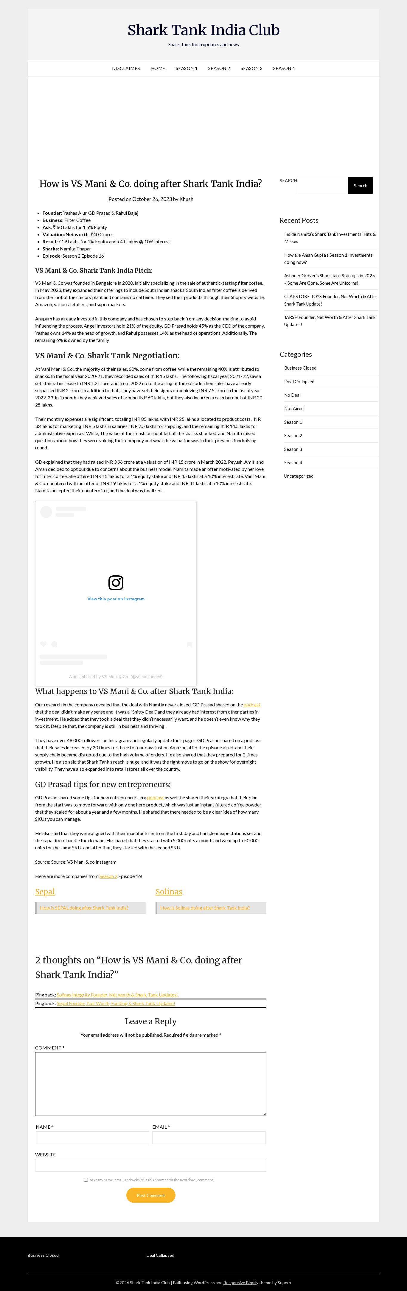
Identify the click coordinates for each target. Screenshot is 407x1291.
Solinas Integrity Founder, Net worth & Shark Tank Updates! (117, 994)
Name (44, 1127)
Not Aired (294, 408)
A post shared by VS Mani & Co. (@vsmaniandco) (116, 676)
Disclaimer (126, 68)
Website (45, 1154)
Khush (186, 199)
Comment (50, 1047)
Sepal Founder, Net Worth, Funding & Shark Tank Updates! (116, 1003)
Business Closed (300, 367)
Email (161, 1127)
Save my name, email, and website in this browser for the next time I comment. (152, 1180)
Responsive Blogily (240, 1282)
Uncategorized (298, 476)
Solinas (169, 891)
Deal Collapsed (299, 381)
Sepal (45, 891)
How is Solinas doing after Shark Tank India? (205, 907)
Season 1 (187, 68)
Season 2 (219, 68)
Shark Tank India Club (204, 30)
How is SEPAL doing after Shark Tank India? (84, 907)
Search (288, 180)
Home (158, 68)
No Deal (292, 395)
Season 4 (284, 68)
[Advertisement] (203, 125)
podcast (252, 704)
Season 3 (252, 68)
